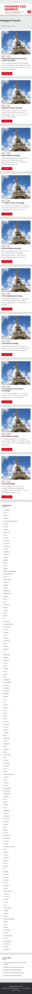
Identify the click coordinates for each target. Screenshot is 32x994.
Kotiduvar (6, 766)
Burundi (6, 596)
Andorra (6, 524)
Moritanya (6, 816)
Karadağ (6, 732)
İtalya (5, 718)
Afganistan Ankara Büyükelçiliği (12, 970)
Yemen (5, 938)
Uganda (6, 910)
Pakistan (6, 841)
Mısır (5, 807)
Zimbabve (6, 949)
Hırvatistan (7, 691)
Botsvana (6, 582)
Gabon (5, 666)
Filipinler (6, 657)
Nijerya (6, 830)
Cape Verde (7, 604)
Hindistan (6, 688)
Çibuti (5, 613)
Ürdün (5, 924)
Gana (5, 671)
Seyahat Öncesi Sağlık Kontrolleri (12, 975)
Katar (5, 735)
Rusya (5, 863)
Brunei (5, 588)
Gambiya (6, 668)
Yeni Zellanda (7, 941)
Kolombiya (6, 749)
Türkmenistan (7, 908)
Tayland (6, 899)
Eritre (5, 643)
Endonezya (7, 640)
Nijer (5, 827)
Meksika (6, 805)
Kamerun (6, 727)
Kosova (6, 760)
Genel (5, 674)
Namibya (6, 824)
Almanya (6, 515)
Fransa (8, 56)
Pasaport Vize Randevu (15, 8)
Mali (5, 799)
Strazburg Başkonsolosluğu (11, 296)
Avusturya (6, 543)
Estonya (6, 646)
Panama (6, 844)
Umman (6, 921)
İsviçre (5, 716)
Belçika (6, 560)
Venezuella (7, 930)
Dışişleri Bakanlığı (8, 624)
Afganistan (7, 510)
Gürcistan (6, 685)
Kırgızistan (6, 743)
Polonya (6, 852)
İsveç (5, 713)
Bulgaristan (7, 590)
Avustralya (7, 540)
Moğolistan (7, 810)
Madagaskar (7, 793)
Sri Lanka (6, 885)
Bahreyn (6, 549)
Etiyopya (6, 649)
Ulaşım (5, 916)
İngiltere (6, 696)
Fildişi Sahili (7, 654)
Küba (5, 768)
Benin (5, 565)
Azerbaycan (7, 546)
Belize (5, 563)
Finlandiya (6, 660)
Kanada (6, 730)
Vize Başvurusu (8, 935)
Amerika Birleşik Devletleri (11, 521)
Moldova (6, 813)
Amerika (6, 518)
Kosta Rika (7, 763)
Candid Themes (16, 990)
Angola (6, 526)
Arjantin (6, 529)
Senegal (6, 866)
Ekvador (6, 638)
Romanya (6, 857)
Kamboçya (7, 724)
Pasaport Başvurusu (9, 846)
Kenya (5, 741)
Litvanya (6, 782)
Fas (5, 652)
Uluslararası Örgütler (9, 919)
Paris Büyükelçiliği (8, 484)
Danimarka (7, 621)
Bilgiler (5, 568)
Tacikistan (6, 894)
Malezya (6, 796)
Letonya (6, 777)
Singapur (6, 871)
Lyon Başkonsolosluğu (9, 343)
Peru (5, 849)
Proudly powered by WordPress (10, 988)
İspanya (6, 707)
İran (5, 702)
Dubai (5, 635)
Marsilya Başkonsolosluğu (11, 248)
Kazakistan (7, 738)
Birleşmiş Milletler (8, 574)
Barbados (6, 554)
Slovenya (6, 880)
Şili (4, 869)
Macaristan (7, 791)
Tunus (5, 905)
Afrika (5, 513)
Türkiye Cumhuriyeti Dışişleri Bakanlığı (14, 972)
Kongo (5, 752)
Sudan (5, 888)
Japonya (6, 721)
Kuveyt (6, 771)
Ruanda (6, 860)
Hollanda (6, 693)
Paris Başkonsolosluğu (9, 436)
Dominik (6, 629)
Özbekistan (7, 838)
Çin (5, 618)
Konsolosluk (7, 755)
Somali (5, 882)
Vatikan (6, 927)
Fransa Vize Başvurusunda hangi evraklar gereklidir (13, 59)
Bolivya (6, 577)
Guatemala (7, 679)
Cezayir (6, 610)
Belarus (6, 557)
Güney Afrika (7, 682)
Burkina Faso (7, 593)
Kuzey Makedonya (9, 774)
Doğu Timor (7, 627)
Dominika (6, 632)
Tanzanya (6, 896)
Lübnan (6, 785)
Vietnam (6, 933)
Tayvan (6, 902)
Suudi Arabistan (8, 891)
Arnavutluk (7, 532)
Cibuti (5, 615)
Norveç (6, 832)
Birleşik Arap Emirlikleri (10, 571)
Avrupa (3, 56)
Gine (5, 677)
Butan (5, 599)
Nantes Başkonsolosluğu (10, 155)
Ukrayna (6, 913)
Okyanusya (7, 835)
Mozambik (6, 818)
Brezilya (6, 585)
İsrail (5, 710)
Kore (5, 757)
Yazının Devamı (7, 73)
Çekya (5, 607)
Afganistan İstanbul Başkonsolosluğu (14, 967)
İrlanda (5, 704)
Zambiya (6, 946)
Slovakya (6, 877)
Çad (5, 602)
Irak (5, 699)
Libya (5, 780)
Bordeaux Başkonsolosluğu (11, 108)
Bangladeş (7, 552)
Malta (5, 802)
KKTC (5, 746)
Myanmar (6, 821)
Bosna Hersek (7, 579)
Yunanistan (7, 944)
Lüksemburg (7, 788)
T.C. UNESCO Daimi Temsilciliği (12, 203)
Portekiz (6, 855)
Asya (5, 535)
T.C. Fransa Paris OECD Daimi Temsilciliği (12, 390)
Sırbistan (6, 874)
